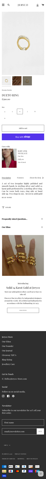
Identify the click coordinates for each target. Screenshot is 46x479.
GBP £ (6, 445)
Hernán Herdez (7, 90)
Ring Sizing (7, 359)
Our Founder (7, 346)
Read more (7, 197)
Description (6, 178)
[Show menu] (3, 4)
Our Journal (7, 350)
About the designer (37, 178)
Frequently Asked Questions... (14, 219)
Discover (23, 310)
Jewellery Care (8, 364)
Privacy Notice (20, 454)
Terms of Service (8, 459)
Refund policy (32, 459)
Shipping (21, 459)
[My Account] (37, 5)
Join (40, 431)
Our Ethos (6, 227)
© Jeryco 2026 (7, 454)
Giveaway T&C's (9, 355)
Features (20, 178)
